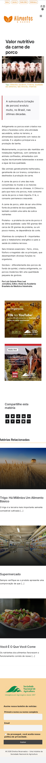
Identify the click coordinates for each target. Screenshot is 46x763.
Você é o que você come (18, 647)
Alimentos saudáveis (18, 85)
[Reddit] (18, 416)
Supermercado (10, 574)
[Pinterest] (12, 421)
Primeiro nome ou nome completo (21, 712)
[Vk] (18, 421)
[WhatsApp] (28, 416)
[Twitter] (12, 416)
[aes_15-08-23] (23, 57)
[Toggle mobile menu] (41, 16)
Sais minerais (23, 87)
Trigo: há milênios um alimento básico (21, 499)
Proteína (30, 85)
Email (7, 723)
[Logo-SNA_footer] (20, 686)
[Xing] (23, 421)
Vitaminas (32, 87)
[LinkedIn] (23, 416)
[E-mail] (28, 421)
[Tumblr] (7, 421)
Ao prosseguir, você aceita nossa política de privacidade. (22, 735)
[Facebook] (7, 416)
